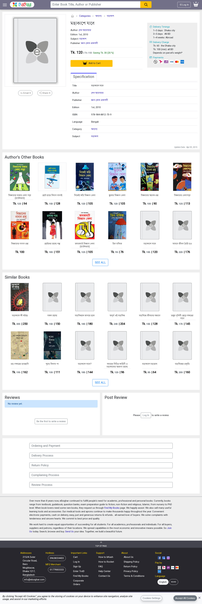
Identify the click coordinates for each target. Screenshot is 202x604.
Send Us (69, 531)
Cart (75, 557)
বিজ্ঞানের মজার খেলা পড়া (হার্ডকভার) (19, 196)
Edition (75, 107)
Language (77, 121)
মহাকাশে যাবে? (85, 363)
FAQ (100, 566)
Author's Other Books (24, 157)
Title (74, 85)
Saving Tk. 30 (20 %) (103, 52)
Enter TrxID (78, 571)
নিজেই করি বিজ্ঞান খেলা (84, 195)
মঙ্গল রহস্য (52, 315)
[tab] (84, 77)
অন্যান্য (98, 15)
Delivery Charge (161, 42)
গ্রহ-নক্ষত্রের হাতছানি (20, 363)
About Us (128, 557)
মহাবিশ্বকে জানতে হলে (85, 315)
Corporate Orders (78, 582)
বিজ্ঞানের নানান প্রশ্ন (19, 243)
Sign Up (77, 566)
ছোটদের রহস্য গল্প (52, 243)
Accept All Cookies (185, 598)
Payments (158, 57)
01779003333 (57, 569)
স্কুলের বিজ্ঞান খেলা (117, 195)
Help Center (104, 571)
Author (75, 92)
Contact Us (104, 576)
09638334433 (57, 558)
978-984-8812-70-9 (101, 114)
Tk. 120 (77, 52)
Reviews (12, 397)
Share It (46, 93)
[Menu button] (5, 5)
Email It (27, 93)
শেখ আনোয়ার (85, 30)
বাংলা (173, 582)
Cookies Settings (151, 598)
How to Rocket (106, 561)
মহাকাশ (110, 15)
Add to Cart (94, 63)
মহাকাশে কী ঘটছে (20, 315)
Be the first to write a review (51, 421)
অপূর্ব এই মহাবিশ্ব (117, 315)
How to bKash (105, 557)
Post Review (116, 397)
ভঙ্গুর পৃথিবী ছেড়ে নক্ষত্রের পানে (182, 317)
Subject (76, 136)
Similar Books (17, 277)
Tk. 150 (88, 52)
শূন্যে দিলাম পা (52, 363)
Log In (185, 4)
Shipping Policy (131, 561)
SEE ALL (100, 262)
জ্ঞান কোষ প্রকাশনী (89, 43)
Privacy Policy (131, 571)
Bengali (95, 121)
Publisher (77, 100)
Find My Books (111, 507)
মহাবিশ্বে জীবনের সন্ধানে (149, 315)
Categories (85, 15)
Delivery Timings (161, 26)
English (163, 582)
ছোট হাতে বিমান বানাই (52, 195)
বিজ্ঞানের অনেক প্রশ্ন (149, 195)
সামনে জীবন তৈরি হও (182, 243)
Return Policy (130, 566)
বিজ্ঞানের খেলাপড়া (182, 195)
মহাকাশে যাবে (83, 23)
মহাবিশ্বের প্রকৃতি (182, 363)
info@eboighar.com (34, 579)
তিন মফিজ (117, 243)
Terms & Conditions (134, 576)
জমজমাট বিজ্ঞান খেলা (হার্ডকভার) (85, 245)
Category (77, 129)
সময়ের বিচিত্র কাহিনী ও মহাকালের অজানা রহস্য (117, 365)
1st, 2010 (96, 107)
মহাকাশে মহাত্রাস (149, 363)
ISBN (74, 114)
